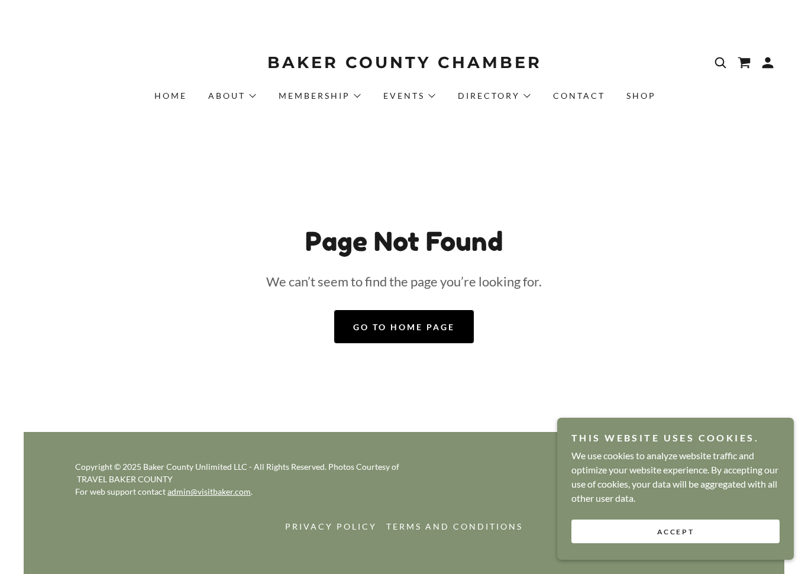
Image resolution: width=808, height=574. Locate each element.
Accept (675, 531)
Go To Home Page (404, 327)
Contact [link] (579, 96)
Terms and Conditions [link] (454, 526)
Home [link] (170, 96)
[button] (768, 63)
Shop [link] (641, 96)
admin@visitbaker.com (209, 491)
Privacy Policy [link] (331, 526)
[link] (404, 64)
